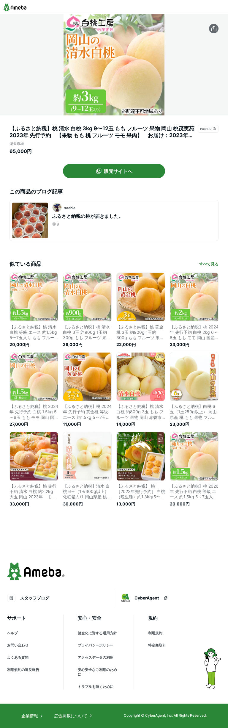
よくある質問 (17, 657)
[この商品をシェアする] (213, 28)
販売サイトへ (118, 171)
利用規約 (155, 633)
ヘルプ (12, 633)
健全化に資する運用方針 (97, 633)
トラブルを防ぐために (95, 686)
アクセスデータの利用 (95, 657)
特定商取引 (157, 645)
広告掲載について (70, 715)
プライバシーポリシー (95, 645)
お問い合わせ (17, 645)
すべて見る (208, 264)
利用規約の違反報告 (23, 669)
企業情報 (29, 715)
